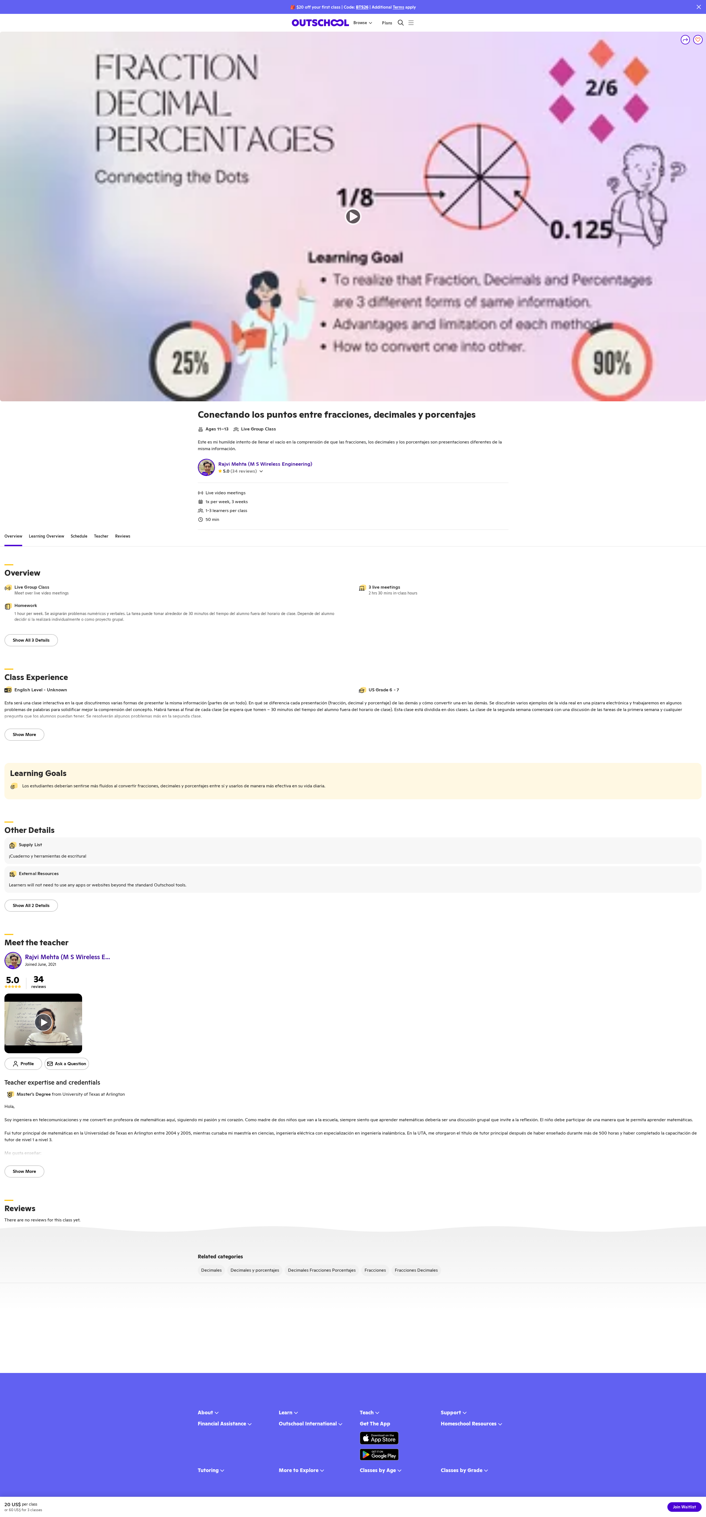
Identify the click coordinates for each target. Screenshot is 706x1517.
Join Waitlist (684, 1507)
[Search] (400, 22)
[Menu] (411, 23)
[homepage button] (320, 22)
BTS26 (362, 7)
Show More (24, 734)
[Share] (685, 39)
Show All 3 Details (31, 640)
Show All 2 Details (31, 905)
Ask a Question (70, 1064)
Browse (360, 22)
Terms (398, 7)
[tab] (13, 536)
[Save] (698, 39)
